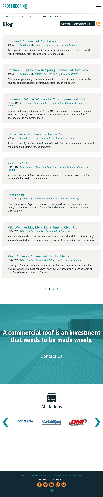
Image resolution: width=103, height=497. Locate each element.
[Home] (15, 6)
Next (97, 422)
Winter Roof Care (41, 103)
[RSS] (98, 24)
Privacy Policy (46, 475)
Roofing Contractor (20, 16)
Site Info (34, 475)
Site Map (25, 475)
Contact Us (51, 356)
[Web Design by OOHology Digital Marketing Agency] (51, 492)
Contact (57, 475)
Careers (66, 475)
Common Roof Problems (66, 45)
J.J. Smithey (25, 103)
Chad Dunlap (25, 45)
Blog (34, 16)
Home (5, 16)
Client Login (77, 475)
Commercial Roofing (43, 45)
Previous (5, 422)
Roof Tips (40, 231)
